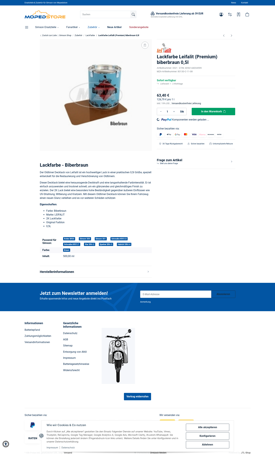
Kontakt (244, 3)
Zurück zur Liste (49, 35)
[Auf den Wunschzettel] (144, 45)
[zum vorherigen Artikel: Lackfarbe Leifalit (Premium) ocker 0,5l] (224, 35)
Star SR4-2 (89, 244)
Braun (66, 250)
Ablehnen (207, 444)
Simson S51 (101, 239)
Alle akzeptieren (207, 427)
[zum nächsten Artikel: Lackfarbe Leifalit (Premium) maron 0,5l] (231, 35)
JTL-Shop (246, 452)
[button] (221, 14)
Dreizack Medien (158, 452)
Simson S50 (85, 239)
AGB (65, 339)
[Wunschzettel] (238, 14)
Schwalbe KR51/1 (71, 244)
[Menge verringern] (161, 111)
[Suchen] (133, 14)
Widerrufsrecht (71, 370)
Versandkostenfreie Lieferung (186, 103)
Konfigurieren (207, 435)
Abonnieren (223, 294)
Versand (68, 452)
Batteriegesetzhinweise (76, 364)
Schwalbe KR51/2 (119, 239)
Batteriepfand (32, 329)
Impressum (52, 447)
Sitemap (68, 345)
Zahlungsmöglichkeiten (38, 335)
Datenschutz (68, 447)
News (233, 3)
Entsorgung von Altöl (75, 351)
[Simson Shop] (45, 14)
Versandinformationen (37, 342)
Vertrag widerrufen (137, 396)
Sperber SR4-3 (106, 244)
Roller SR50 (69, 239)
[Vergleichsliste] (230, 14)
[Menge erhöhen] (174, 111)
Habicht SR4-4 (124, 244)
